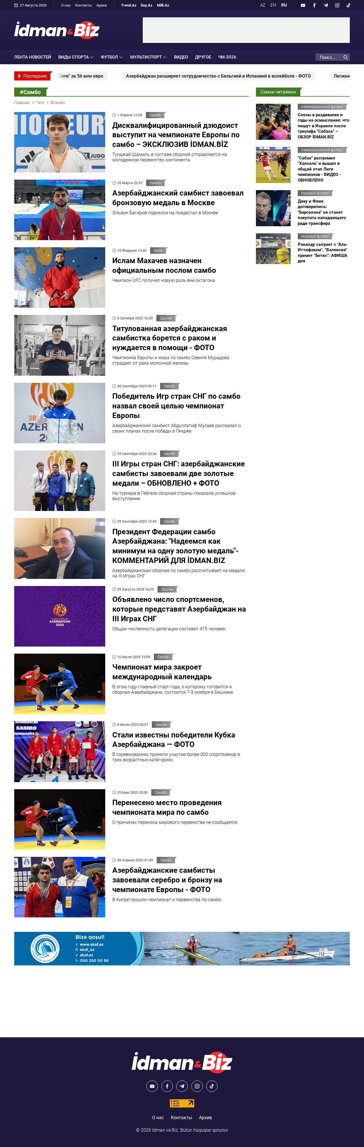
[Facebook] (314, 5)
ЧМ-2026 (227, 57)
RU (284, 5)
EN (273, 5)
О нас (66, 5)
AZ (262, 5)
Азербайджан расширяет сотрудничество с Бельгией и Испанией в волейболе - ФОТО (145, 76)
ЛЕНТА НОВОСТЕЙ (32, 57)
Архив (101, 5)
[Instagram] (337, 5)
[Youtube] (303, 5)
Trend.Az (128, 5)
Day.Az (146, 5)
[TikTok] (348, 5)
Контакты (83, 5)
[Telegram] (325, 5)
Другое (203, 57)
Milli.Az (163, 5)
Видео (181, 57)
